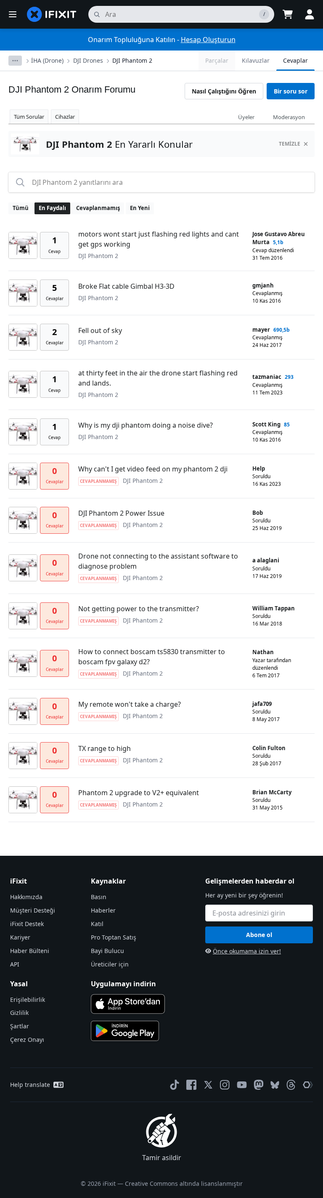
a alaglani (265, 560)
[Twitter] (208, 1085)
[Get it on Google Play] (125, 1031)
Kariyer (20, 937)
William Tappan (273, 608)
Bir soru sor (290, 91)
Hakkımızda (26, 897)
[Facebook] (191, 1085)
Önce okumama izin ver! (247, 951)
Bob (257, 512)
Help (258, 468)
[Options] (15, 61)
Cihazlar (65, 116)
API (14, 964)
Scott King (266, 424)
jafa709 (262, 704)
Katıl (97, 924)
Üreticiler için (110, 964)
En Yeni (140, 208)
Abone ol (259, 935)
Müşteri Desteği (32, 910)
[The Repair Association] (308, 1085)
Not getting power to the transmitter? (138, 608)
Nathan (263, 652)
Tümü (21, 208)
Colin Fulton (269, 748)
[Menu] (12, 14)
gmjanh (263, 285)
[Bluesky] (274, 1085)
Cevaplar (295, 60)
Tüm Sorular (29, 116)
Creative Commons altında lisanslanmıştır (184, 1183)
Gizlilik (19, 1013)
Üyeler (246, 117)
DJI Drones (88, 60)
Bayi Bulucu (107, 951)
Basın (98, 897)
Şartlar (19, 1026)
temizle (289, 143)
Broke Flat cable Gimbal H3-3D (126, 286)
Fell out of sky (100, 330)
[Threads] (291, 1085)
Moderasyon (289, 117)
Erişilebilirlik (27, 1000)
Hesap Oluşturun (208, 39)
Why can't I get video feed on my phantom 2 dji (153, 469)
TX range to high (104, 748)
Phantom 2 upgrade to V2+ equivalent (138, 792)
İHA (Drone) (47, 60)
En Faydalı (52, 208)
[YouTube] (242, 1085)
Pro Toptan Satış (113, 937)
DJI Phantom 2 (132, 60)
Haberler (103, 910)
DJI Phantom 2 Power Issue (121, 513)
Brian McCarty (271, 792)
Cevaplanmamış (98, 208)
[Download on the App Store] (128, 1004)
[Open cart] (287, 14)
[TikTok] (174, 1085)
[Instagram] (225, 1085)
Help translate (30, 1085)
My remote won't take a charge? (129, 704)
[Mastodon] (259, 1085)
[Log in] (309, 14)
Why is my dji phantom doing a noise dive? (145, 425)
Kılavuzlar (256, 60)
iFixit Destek (27, 924)
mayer (261, 329)
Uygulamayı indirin (123, 983)
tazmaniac (266, 377)
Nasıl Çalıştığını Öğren (224, 91)
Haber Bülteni (29, 951)
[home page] (52, 14)
